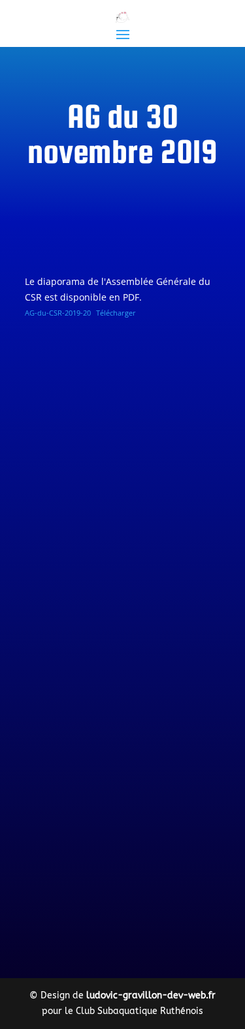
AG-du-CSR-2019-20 (58, 313)
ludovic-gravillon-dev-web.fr (151, 995)
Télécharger (116, 313)
